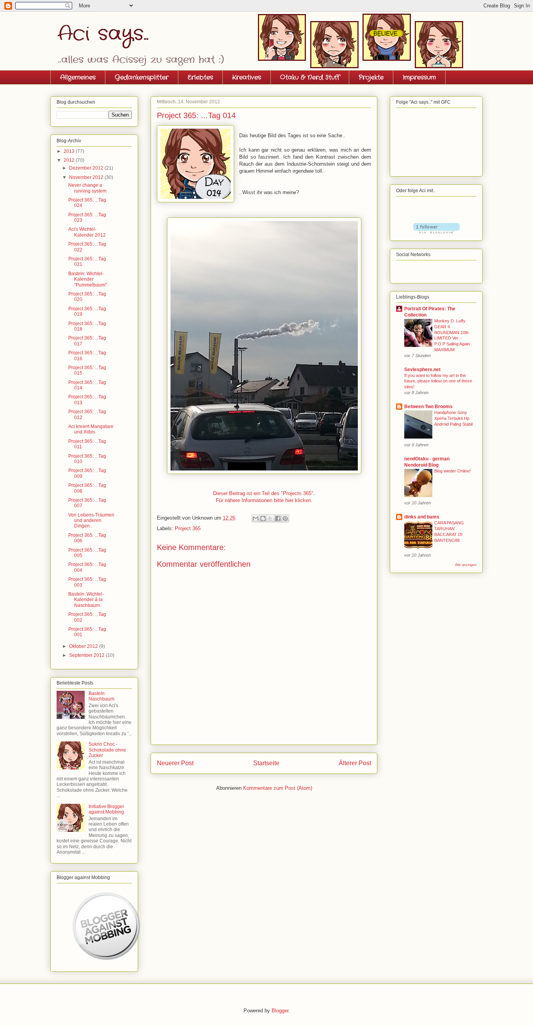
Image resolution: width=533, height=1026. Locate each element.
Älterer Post (355, 763)
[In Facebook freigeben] (278, 518)
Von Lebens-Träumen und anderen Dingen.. (91, 520)
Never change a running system (87, 187)
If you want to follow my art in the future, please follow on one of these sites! (438, 381)
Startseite (266, 763)
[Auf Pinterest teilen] (285, 518)
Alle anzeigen (465, 565)
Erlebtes (200, 77)
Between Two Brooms (428, 406)
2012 (70, 160)
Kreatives (246, 77)
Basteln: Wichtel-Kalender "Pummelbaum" (87, 279)
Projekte (371, 77)
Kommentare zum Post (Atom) (277, 788)
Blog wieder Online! (452, 471)
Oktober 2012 (84, 646)
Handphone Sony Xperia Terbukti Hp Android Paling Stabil (453, 418)
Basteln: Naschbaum (101, 696)
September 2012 (87, 655)
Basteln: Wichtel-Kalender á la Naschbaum (86, 599)
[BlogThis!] (263, 518)
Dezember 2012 (87, 168)
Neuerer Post (175, 763)
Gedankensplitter (142, 77)
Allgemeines (78, 77)
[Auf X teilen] (270, 518)
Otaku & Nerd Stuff (309, 77)
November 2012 (87, 177)
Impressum (419, 77)
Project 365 (188, 528)
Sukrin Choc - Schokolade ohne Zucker (107, 749)
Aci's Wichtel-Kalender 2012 (87, 231)
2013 (70, 151)
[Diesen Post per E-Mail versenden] (255, 518)
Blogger (280, 1011)
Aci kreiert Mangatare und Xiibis (91, 429)
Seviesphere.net (422, 369)
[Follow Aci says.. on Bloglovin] (436, 232)
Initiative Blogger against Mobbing (106, 809)
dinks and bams (421, 517)
